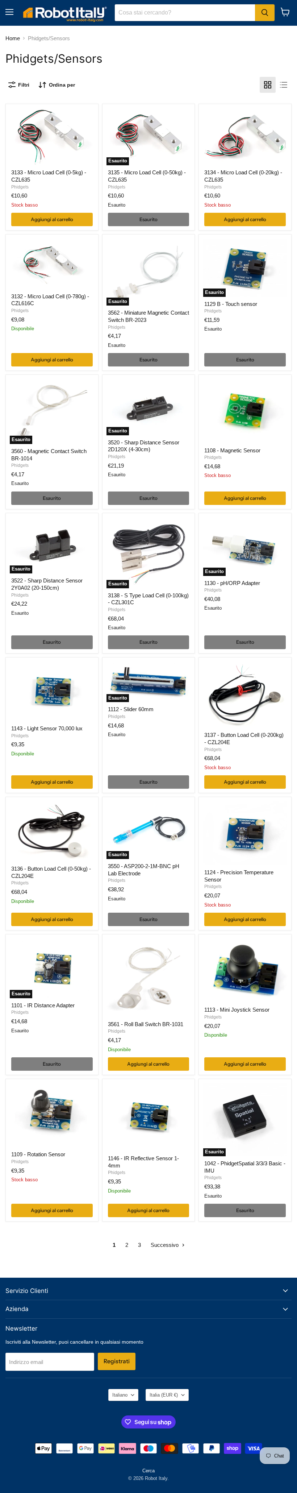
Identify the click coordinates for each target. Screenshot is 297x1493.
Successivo (165, 1245)
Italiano (119, 1395)
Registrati (117, 1361)
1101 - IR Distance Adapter (43, 1005)
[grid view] (268, 85)
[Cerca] (265, 12)
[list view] (284, 85)
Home (12, 38)
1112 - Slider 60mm (131, 709)
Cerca (148, 1470)
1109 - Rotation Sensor (38, 1154)
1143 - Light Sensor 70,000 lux (47, 728)
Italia (164, 1395)
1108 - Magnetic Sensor (232, 450)
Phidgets (20, 187)
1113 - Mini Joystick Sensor (236, 1010)
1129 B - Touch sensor (230, 304)
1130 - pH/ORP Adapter (232, 583)
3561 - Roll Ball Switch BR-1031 (145, 1024)
